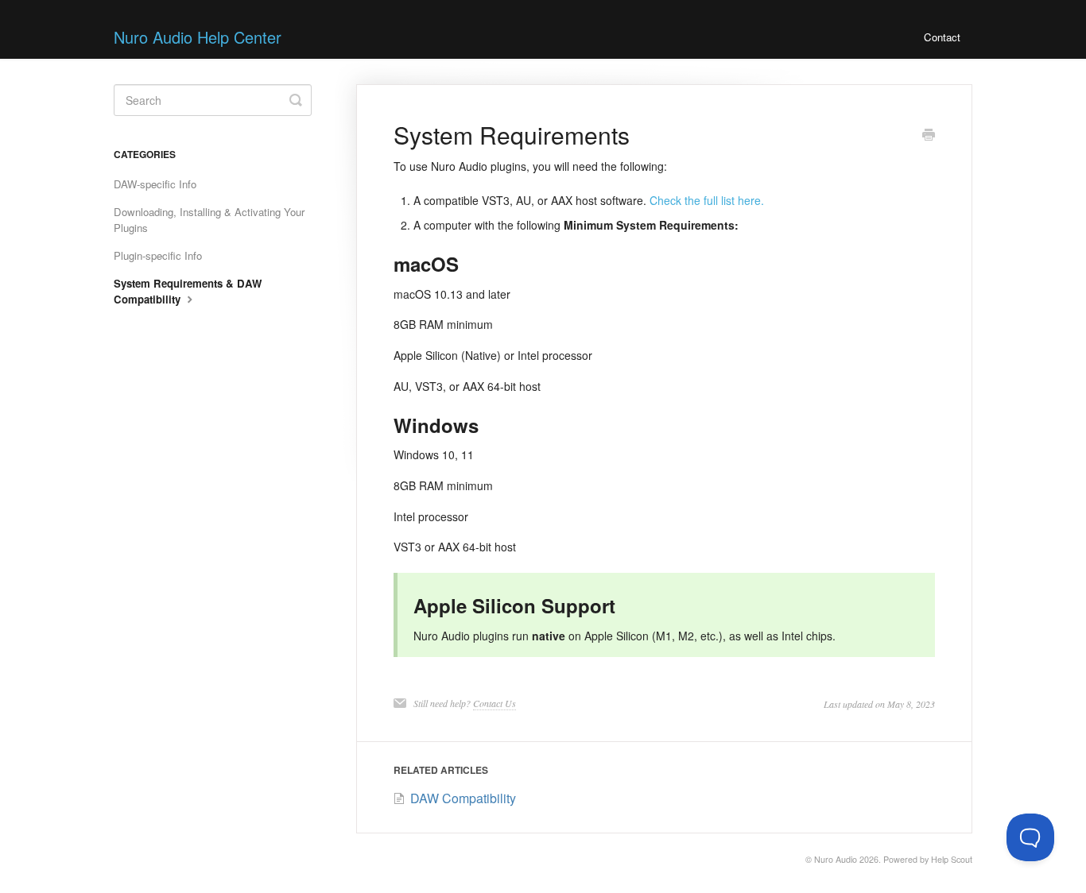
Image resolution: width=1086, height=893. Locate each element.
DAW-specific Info (155, 183)
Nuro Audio (835, 859)
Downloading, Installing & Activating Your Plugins (209, 219)
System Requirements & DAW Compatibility (188, 291)
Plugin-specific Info (158, 255)
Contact (942, 36)
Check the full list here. (707, 200)
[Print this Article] (928, 136)
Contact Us (494, 703)
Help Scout (951, 859)
